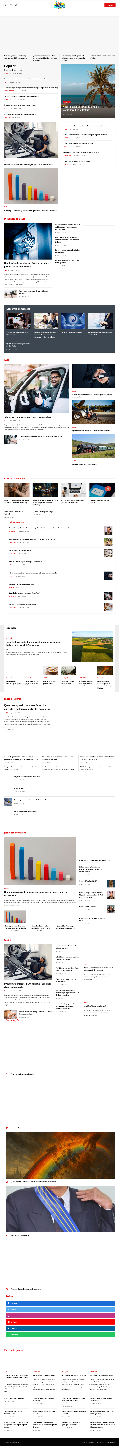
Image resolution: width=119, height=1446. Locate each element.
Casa (5, 270)
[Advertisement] (59, 37)
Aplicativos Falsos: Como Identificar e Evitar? (102, 57)
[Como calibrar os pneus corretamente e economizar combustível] (10, 439)
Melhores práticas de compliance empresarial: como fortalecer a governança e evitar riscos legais (45, 334)
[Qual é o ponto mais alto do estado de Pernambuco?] (8, 802)
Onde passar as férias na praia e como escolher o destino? (81, 108)
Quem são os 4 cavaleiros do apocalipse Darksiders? (71, 1423)
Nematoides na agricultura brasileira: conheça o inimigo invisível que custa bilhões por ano (33, 643)
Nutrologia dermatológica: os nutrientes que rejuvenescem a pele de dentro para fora (67, 992)
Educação (7, 117)
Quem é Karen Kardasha (87, 906)
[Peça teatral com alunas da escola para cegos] (60, 1262)
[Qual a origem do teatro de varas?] (45, 1362)
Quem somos (111, 1442)
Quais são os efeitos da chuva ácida (67, 682)
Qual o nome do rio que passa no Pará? (31, 682)
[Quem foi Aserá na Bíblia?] (111, 883)
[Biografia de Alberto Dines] (60, 1209)
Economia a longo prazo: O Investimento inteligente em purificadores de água (65, 1006)
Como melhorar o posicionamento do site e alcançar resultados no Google (16, 501)
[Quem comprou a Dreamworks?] (73, 321)
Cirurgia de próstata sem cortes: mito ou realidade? (67, 947)
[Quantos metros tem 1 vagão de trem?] (93, 446)
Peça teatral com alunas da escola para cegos (26, 1289)
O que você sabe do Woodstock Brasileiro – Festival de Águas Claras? (32, 539)
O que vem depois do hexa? (13, 70)
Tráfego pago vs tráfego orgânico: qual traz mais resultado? (72, 501)
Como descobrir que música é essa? (26, 811)
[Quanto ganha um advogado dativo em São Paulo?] (100, 321)
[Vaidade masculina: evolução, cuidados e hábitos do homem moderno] (10, 1014)
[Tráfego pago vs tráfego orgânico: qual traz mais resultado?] (73, 490)
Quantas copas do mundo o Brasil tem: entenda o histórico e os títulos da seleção (45, 58)
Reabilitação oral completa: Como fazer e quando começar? (67, 969)
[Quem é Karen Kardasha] (111, 909)
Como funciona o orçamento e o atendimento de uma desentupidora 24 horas (67, 239)
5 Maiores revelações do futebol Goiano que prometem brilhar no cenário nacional (90, 869)
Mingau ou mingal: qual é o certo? (49, 682)
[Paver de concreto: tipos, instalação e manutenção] (108, 564)
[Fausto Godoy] (60, 1101)
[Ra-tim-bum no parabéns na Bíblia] (102, 1362)
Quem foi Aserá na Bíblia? (88, 881)
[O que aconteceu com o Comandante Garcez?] (97, 847)
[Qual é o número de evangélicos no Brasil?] (108, 607)
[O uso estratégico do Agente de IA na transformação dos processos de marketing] (45, 490)
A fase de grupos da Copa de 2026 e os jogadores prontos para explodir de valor (73, 58)
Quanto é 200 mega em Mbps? (43, 511)
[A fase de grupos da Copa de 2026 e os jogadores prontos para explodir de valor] (17, 1362)
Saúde (6, 108)
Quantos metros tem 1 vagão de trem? (85, 464)
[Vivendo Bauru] (59, 5)
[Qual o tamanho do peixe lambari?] (108, 553)
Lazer (65, 129)
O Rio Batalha (19, 788)
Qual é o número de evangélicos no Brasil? (23, 604)
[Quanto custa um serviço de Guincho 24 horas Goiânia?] (93, 412)
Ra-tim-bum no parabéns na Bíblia (101, 1375)
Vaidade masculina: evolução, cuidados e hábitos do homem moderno (35, 1012)
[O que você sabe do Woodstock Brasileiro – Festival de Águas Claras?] (108, 542)
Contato (110, 5)
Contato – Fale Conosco (96, 1442)
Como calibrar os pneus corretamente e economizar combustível (25, 79)
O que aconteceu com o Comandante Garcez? (94, 860)
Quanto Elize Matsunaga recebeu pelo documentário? (22, 96)
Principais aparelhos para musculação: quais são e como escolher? (29, 164)
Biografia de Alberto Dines (20, 1235)
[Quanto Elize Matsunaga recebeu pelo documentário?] (65, 916)
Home (85, 1442)
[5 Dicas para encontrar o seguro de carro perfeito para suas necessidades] (93, 376)
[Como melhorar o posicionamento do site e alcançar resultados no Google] (17, 490)
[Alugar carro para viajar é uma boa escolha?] (36, 388)
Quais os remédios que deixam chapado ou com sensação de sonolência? (98, 969)
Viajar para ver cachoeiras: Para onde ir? (77, 161)
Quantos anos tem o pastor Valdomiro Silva (92, 919)
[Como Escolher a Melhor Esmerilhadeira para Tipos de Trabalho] (40, 916)
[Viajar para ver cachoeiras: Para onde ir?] (8, 779)
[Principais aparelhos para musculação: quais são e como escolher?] (31, 140)
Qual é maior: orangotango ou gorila (13, 682)
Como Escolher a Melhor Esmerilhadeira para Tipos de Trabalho (85, 135)
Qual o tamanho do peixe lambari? (20, 550)
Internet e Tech (9, 91)
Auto (6, 82)
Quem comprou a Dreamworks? (72, 332)
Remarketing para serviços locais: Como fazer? (17, 333)
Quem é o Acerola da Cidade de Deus (21, 584)
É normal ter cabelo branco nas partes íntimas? (20, 105)
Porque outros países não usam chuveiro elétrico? (20, 114)
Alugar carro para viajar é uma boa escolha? (78, 143)
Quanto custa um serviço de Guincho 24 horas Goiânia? (91, 430)
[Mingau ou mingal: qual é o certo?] (50, 670)
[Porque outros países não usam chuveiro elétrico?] (86, 670)
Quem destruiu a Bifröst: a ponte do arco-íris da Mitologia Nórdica (104, 684)
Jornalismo (8, 73)
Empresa (11, 596)
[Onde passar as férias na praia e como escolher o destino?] (88, 91)
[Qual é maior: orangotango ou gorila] (14, 670)
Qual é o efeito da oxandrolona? (95, 1006)
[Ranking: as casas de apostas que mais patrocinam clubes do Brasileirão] (31, 186)
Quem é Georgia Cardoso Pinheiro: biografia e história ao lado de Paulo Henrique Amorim (39, 528)
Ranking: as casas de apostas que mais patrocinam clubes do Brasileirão (31, 210)
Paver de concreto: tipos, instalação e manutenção (67, 251)
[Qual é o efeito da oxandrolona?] (99, 991)
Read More (10, 729)
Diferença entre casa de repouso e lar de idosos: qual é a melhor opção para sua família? (67, 227)
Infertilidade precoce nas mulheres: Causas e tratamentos (67, 958)
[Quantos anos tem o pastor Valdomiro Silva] (111, 921)
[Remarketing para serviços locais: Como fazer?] (18, 321)
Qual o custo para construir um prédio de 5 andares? (33, 292)
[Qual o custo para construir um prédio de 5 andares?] (10, 294)
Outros (6, 207)
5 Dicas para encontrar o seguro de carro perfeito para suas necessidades (92, 395)
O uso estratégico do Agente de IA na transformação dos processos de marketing (31, 88)
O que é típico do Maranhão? (14, 1398)
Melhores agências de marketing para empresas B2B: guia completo (15, 57)
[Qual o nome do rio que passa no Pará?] (32, 670)
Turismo (67, 102)
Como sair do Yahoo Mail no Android (99, 501)
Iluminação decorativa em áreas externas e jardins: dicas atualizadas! (26, 264)
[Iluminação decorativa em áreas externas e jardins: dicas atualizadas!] (28, 241)
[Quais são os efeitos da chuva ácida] (68, 670)
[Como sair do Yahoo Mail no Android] (102, 490)
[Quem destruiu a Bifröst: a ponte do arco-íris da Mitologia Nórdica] (105, 670)
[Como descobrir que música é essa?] (8, 814)
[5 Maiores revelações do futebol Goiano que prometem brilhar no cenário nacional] (111, 869)
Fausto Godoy (15, 1128)
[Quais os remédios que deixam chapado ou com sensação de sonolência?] (99, 952)
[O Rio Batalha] (8, 791)
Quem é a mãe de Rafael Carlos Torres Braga (101, 1399)
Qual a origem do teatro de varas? (44, 1375)
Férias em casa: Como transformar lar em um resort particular (84, 126)
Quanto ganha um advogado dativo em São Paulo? (100, 333)
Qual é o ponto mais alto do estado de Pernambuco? (31, 800)
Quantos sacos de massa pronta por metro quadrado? (67, 261)
